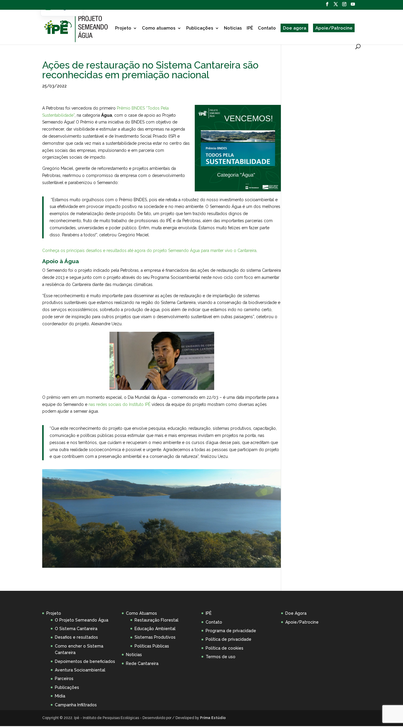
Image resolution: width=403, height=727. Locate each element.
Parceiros (64, 678)
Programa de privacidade (231, 630)
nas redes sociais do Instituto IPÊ (119, 404)
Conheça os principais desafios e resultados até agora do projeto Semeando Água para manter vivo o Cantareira (149, 250)
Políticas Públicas (152, 646)
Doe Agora (296, 613)
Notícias (233, 28)
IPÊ (250, 28)
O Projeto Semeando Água (81, 620)
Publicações (199, 28)
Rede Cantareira (142, 663)
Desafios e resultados (76, 637)
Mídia (60, 696)
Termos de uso (220, 656)
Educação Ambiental (155, 628)
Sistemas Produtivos (155, 637)
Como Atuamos (141, 613)
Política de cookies (224, 648)
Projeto (123, 28)
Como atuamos (159, 28)
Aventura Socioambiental (80, 670)
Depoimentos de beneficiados (85, 661)
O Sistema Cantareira (76, 628)
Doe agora (294, 27)
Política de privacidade (228, 639)
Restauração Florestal (156, 620)
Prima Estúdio (213, 718)
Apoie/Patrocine (334, 27)
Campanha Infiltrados (76, 704)
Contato (267, 28)
